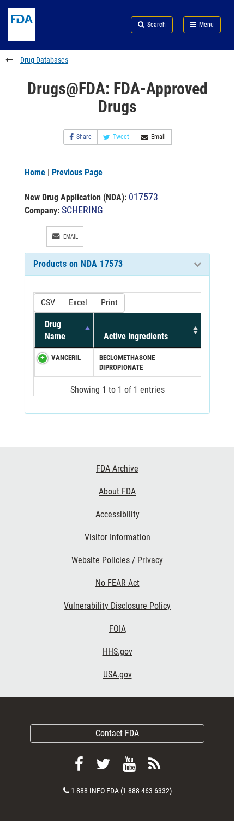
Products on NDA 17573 (78, 264)
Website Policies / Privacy (117, 560)
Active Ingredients (136, 336)
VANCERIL (66, 357)
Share (84, 136)
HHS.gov (117, 651)
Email (158, 136)
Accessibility (117, 514)
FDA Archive (117, 468)
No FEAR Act (117, 583)
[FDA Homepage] (39, 38)
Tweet (121, 136)
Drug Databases (44, 60)
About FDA (117, 491)
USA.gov (117, 674)
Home (35, 172)
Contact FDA (117, 733)
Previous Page (77, 172)
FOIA (117, 629)
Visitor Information (117, 537)
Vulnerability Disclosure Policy (117, 606)
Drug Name (55, 330)
